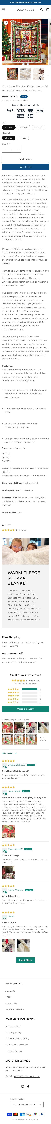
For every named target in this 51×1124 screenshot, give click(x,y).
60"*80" (24, 127)
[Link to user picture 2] (23, 945)
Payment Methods (14, 1009)
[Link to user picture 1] (8, 831)
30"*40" (38, 127)
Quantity (6, 144)
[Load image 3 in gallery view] (25, 74)
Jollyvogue (21, 1119)
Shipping (5, 100)
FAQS (8, 997)
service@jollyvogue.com (27, 1076)
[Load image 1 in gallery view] (12, 74)
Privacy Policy (12, 1026)
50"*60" (9, 127)
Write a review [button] (25, 709)
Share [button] (8, 525)
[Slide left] (3, 75)
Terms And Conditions (16, 1045)
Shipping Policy (13, 1032)
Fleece (22, 138)
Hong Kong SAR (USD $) (24, 1104)
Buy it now (25, 167)
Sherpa (8, 138)
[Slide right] (48, 75)
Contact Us (11, 1003)
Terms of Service (14, 1051)
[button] (3, 10)
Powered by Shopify (32, 1119)
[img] (8, 761)
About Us (10, 991)
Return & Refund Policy (17, 1038)
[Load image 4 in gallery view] (38, 74)
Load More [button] (25, 960)
